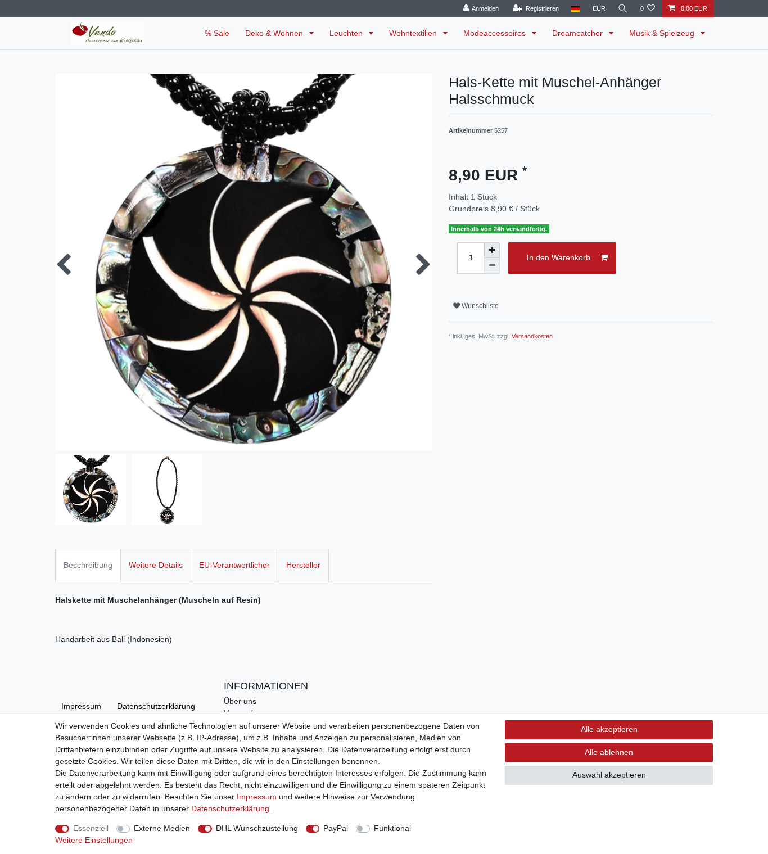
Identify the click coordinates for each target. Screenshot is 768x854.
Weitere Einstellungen (94, 839)
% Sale (217, 33)
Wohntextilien (414, 33)
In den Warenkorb (558, 257)
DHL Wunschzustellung (257, 828)
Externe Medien (162, 828)
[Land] (575, 8)
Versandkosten (532, 336)
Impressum (81, 706)
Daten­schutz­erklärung (156, 706)
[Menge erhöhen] (492, 250)
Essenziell (91, 828)
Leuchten (347, 33)
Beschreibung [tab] (88, 565)
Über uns (240, 701)
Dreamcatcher (578, 33)
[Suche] (623, 8)
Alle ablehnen (609, 752)
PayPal (335, 828)
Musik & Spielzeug (663, 33)
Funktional (392, 828)
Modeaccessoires (495, 33)
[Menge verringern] (492, 266)
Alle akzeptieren (609, 729)
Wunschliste (479, 306)
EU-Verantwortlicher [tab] (234, 565)
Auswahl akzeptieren (609, 774)
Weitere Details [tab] (156, 565)
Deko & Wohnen (275, 33)
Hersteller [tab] (303, 565)
